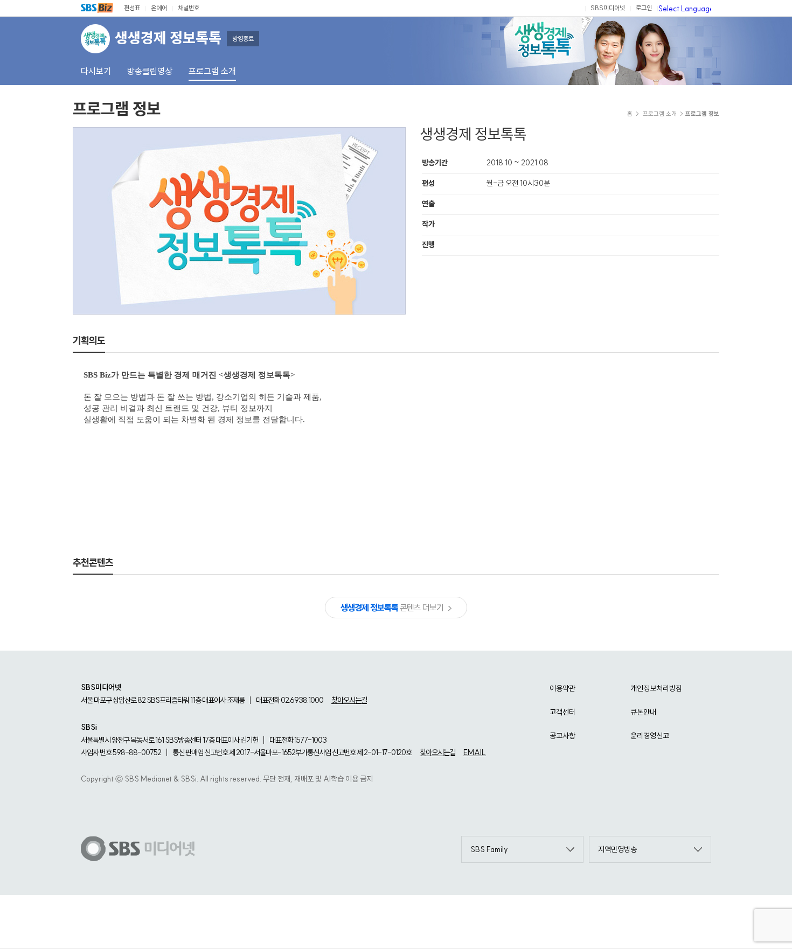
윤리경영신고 (649, 736)
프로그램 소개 (660, 113)
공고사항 (562, 736)
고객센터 (562, 712)
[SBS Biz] (97, 8)
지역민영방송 (617, 849)
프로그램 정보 (117, 109)
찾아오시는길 (349, 700)
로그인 (644, 8)
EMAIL (474, 752)
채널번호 (188, 8)
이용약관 (562, 688)
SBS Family (489, 849)
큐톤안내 (643, 712)
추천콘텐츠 (93, 562)
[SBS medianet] (138, 849)
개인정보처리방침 (656, 688)
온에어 (159, 8)
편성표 (132, 8)
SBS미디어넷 (607, 8)
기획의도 (89, 340)
